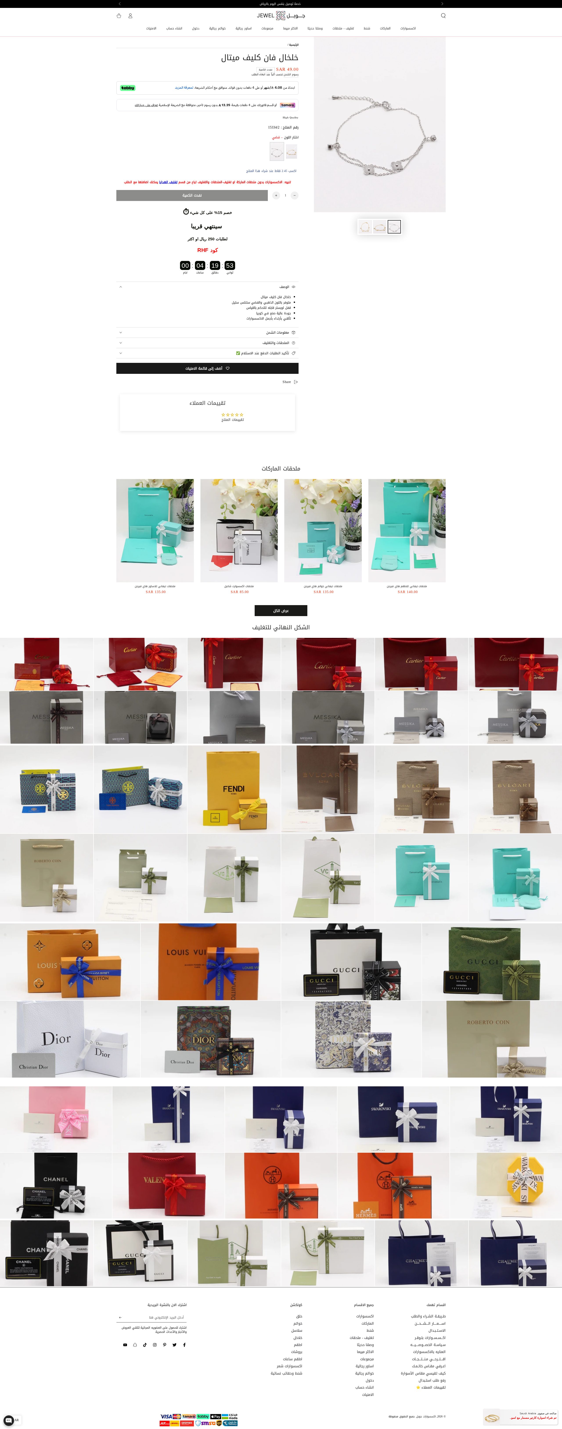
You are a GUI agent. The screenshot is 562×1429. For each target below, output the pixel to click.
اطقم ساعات (292, 1359)
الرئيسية (294, 44)
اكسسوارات (365, 1316)
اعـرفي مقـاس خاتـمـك (429, 1366)
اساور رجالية (365, 1366)
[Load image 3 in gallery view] (365, 226)
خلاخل (298, 1337)
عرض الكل (280, 610)
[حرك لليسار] (442, 4)
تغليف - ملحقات (362, 1337)
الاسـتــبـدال (437, 1330)
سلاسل (296, 1330)
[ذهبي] (291, 151)
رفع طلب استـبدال (432, 1380)
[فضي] (277, 151)
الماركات (368, 1323)
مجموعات (367, 1359)
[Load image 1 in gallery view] (394, 226)
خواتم (298, 1323)
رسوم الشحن (291, 74)
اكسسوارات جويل (426, 1416)
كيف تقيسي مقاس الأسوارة (423, 1373)
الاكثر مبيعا (365, 1351)
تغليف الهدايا (168, 182)
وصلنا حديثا (365, 1344)
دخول (370, 1380)
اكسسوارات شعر (289, 1366)
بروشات (296, 1351)
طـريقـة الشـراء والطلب (428, 1316)
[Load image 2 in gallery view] (379, 226)
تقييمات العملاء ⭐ (431, 1387)
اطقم (298, 1344)
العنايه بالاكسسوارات (429, 1351)
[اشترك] (118, 1317)
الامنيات (368, 1394)
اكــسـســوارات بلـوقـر (430, 1337)
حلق (299, 1316)
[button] (443, 15)
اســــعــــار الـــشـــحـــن (430, 1323)
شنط (370, 1330)
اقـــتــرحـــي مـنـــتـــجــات (429, 1359)
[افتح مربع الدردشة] (9, 1420)
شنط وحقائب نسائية (286, 1373)
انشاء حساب (364, 1387)
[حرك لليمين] (120, 4)
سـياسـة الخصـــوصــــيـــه (428, 1344)
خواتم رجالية (364, 1373)
